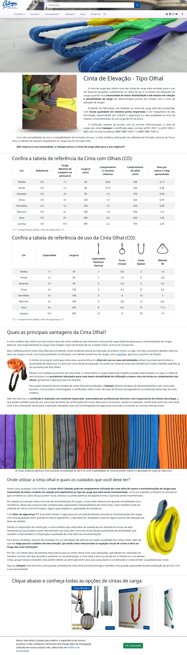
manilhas (121, 354)
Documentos (51, 14)
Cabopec (69, 14)
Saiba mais (110, 628)
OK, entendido (133, 645)
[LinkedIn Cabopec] (170, 14)
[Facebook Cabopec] (166, 14)
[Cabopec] (5, 14)
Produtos (18, 14)
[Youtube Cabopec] (176, 14)
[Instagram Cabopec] (173, 14)
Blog (83, 14)
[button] (26, 102)
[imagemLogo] (10, 4)
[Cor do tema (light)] (183, 14)
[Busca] (137, 5)
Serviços (34, 14)
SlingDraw (95, 14)
